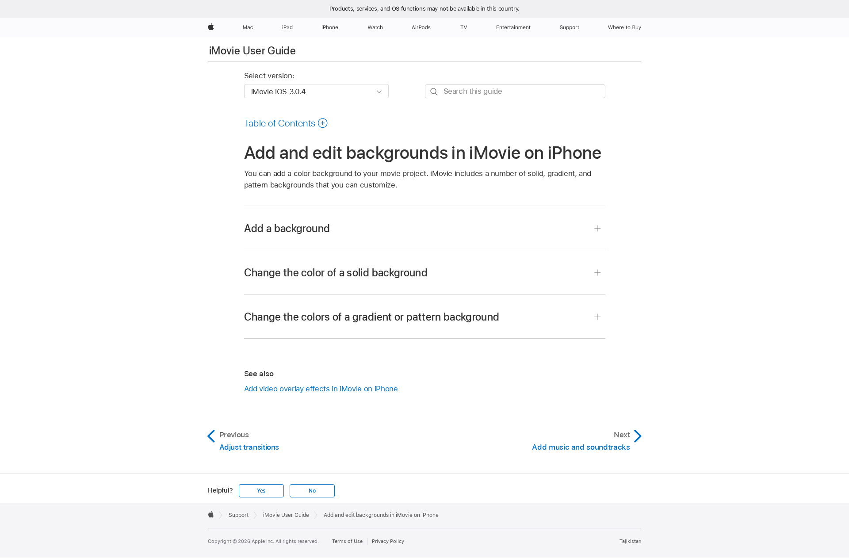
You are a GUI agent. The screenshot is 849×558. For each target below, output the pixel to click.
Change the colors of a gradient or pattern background (372, 316)
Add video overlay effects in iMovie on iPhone (321, 388)
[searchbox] (515, 91)
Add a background (287, 228)
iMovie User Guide (252, 50)
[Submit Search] (434, 91)
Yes (261, 491)
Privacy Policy (388, 541)
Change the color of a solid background (336, 272)
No (312, 491)
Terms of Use (347, 541)
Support (239, 515)
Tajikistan (630, 541)
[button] (286, 123)
